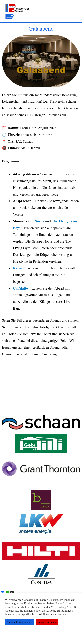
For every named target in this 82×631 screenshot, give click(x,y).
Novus (39, 221)
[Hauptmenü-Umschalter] (73, 11)
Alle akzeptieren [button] (47, 622)
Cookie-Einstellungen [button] (19, 622)
